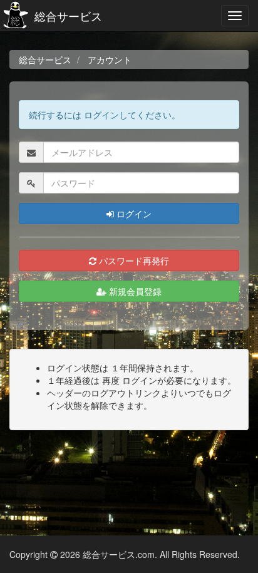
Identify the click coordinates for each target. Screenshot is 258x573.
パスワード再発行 (132, 260)
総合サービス (68, 16)
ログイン (133, 213)
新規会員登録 (134, 291)
